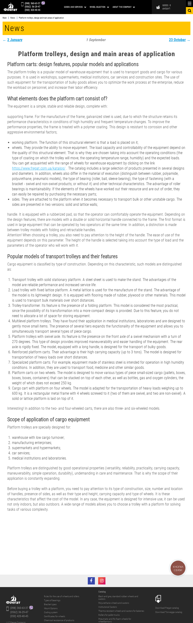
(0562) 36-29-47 (32, 7)
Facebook (91, 580)
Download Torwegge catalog (168, 612)
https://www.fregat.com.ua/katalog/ (38, 168)
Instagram (101, 580)
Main (5, 18)
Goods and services (73, 7)
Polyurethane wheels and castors (113, 603)
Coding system (51, 612)
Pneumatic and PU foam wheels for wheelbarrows (114, 620)
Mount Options (50, 608)
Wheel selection (97, 7)
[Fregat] (10, 7)
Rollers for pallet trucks (109, 615)
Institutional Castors (107, 607)
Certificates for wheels (54, 616)
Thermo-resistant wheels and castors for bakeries (121, 611)
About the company (122, 7)
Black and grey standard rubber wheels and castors (118, 597)
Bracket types (50, 604)
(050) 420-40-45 (32, 10)
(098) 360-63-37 (32, 3)
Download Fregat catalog (167, 608)
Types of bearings (52, 600)
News (12, 18)
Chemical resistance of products (59, 620)
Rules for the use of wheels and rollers (61, 596)
